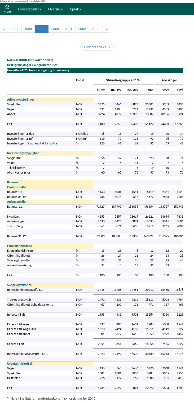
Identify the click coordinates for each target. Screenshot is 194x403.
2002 (82, 28)
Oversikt (54, 9)
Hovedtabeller (28, 9)
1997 (14, 28)
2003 (95, 28)
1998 (28, 28)
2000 (55, 28)
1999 (41, 28)
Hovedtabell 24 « (97, 47)
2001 (68, 28)
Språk (74, 9)
